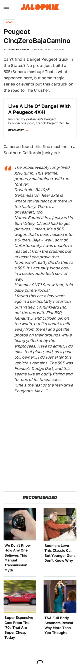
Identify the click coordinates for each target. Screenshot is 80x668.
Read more (16, 130)
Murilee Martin (18, 49)
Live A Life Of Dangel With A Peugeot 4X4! (39, 109)
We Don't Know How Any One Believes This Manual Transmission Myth (17, 557)
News (9, 22)
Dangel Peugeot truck (47, 59)
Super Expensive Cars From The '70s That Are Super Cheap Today (18, 628)
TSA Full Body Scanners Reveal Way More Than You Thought (58, 625)
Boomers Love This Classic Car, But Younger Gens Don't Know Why (60, 553)
